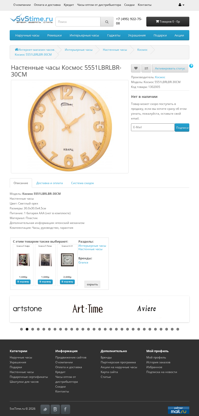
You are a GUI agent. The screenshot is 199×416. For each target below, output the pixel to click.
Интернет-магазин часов (36, 50)
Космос (142, 50)
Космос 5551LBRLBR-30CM (33, 54)
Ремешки (54, 35)
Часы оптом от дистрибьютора (99, 5)
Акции (179, 35)
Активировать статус (170, 68)
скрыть (92, 284)
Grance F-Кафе (23, 246)
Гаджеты (113, 35)
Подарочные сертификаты (29, 377)
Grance (83, 262)
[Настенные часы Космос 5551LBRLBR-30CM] (70, 126)
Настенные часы (115, 50)
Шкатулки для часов (24, 382)
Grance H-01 (67, 246)
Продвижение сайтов (70, 357)
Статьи (106, 377)
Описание (21, 183)
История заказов (158, 362)
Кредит (69, 5)
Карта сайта (109, 372)
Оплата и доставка (47, 5)
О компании (22, 5)
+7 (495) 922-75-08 (129, 21)
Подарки (160, 35)
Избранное (154, 367)
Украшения (137, 35)
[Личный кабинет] (181, 5)
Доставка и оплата (49, 183)
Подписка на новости (161, 372)
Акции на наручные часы (119, 367)
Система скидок (82, 183)
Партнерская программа (118, 362)
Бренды (106, 357)
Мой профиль (156, 357)
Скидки (129, 5)
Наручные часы (27, 35)
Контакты (144, 5)
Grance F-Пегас (45, 246)
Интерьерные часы (84, 35)
